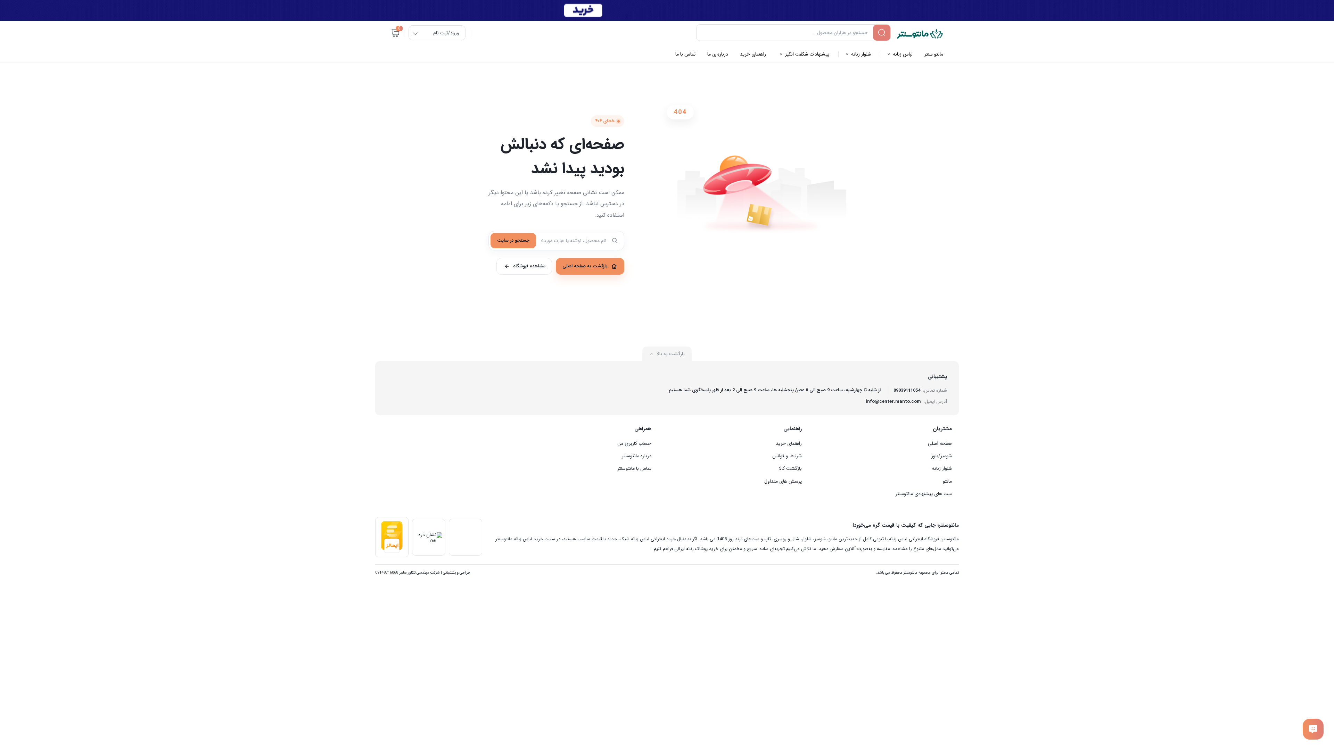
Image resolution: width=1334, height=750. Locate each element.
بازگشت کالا (790, 468)
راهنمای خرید (789, 443)
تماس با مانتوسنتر (634, 468)
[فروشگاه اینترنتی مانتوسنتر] (919, 34)
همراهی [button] (642, 429)
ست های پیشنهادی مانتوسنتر (924, 494)
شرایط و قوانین (787, 456)
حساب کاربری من (634, 443)
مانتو (947, 481)
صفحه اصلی (940, 443)
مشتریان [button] (942, 429)
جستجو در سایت (513, 240)
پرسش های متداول (783, 481)
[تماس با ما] (1313, 729)
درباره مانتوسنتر (636, 456)
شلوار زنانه (942, 468)
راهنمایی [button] (792, 429)
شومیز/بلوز (941, 456)
